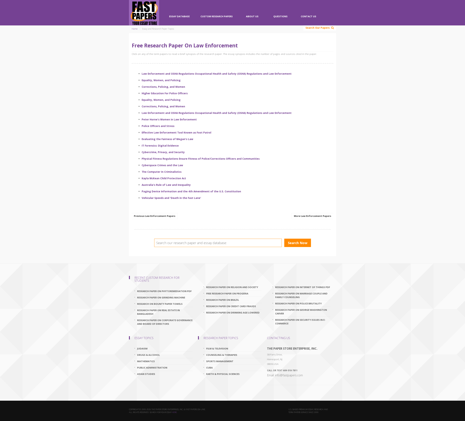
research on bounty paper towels (160, 303)
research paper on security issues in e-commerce (300, 321)
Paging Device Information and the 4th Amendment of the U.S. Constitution (191, 191)
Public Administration (152, 367)
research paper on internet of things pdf (302, 287)
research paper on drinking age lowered (233, 312)
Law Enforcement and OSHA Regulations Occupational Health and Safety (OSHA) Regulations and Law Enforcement (217, 73)
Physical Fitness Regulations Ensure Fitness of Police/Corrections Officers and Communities (201, 158)
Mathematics (146, 361)
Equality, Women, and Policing (161, 80)
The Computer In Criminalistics (161, 171)
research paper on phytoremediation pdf (164, 291)
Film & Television (217, 348)
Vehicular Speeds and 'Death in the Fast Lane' (171, 198)
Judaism (142, 348)
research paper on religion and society (232, 287)
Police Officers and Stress (158, 126)
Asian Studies (146, 374)
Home (135, 28)
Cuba (209, 367)
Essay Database (179, 16)
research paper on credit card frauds (231, 306)
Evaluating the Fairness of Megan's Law (167, 139)
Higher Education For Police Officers (165, 93)
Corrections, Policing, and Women (163, 86)
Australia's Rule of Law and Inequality (166, 185)
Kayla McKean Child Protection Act (164, 178)
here (174, 412)
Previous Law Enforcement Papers (154, 216)
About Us (252, 16)
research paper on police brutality (298, 303)
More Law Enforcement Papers (312, 216)
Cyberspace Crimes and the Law (162, 165)
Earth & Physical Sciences (223, 374)
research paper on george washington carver (301, 311)
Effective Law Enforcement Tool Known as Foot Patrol (176, 132)
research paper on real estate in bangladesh (158, 312)
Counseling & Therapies (221, 355)
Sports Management (219, 361)
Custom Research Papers (217, 16)
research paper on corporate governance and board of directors (165, 322)
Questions (280, 16)
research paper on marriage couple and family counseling (301, 295)
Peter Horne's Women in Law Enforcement (169, 119)
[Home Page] (144, 12)
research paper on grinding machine (161, 297)
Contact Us (308, 16)
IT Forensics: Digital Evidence (160, 145)
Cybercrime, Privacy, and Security (163, 152)
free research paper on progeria (227, 293)
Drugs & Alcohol (148, 355)
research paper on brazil (222, 299)
